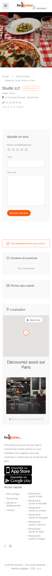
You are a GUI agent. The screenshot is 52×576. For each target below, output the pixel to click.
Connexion (40, 8)
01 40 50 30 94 (13, 102)
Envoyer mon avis (19, 213)
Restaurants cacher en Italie (36, 530)
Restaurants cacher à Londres (37, 509)
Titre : (10, 157)
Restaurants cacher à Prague (36, 537)
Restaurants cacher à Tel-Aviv (37, 523)
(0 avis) (20, 107)
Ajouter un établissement (13, 504)
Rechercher (12, 498)
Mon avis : (12, 172)
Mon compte (13, 494)
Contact (10, 510)
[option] (26, 39)
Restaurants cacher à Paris (35, 495)
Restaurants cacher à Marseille (37, 502)
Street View (35, 320)
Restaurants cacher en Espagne (38, 516)
